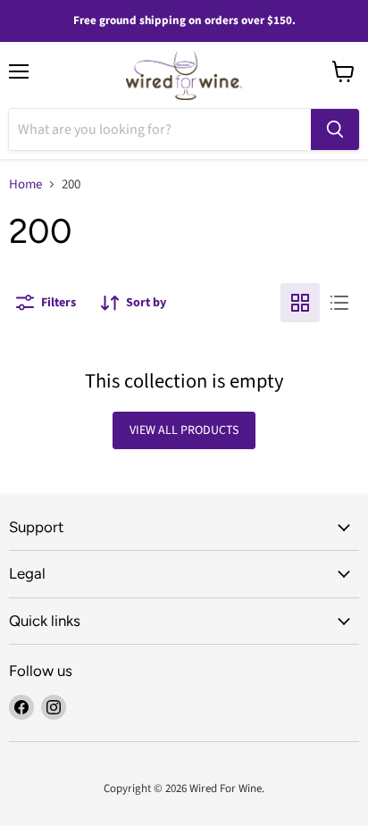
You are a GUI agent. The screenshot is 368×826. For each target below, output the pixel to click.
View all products (184, 430)
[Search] (335, 129)
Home (25, 184)
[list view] (339, 302)
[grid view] (300, 302)
